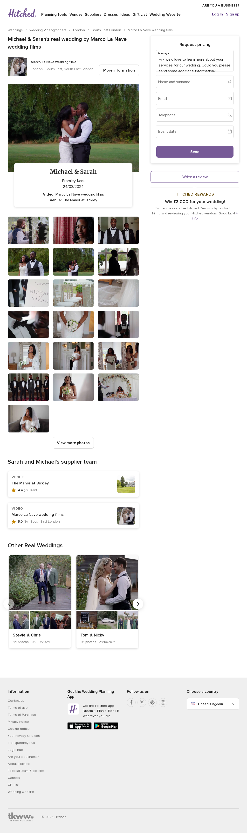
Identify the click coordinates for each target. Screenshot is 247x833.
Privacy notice (18, 722)
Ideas (125, 14)
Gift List (139, 14)
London (79, 30)
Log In (217, 14)
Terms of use (18, 708)
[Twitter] (141, 702)
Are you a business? (23, 757)
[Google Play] (106, 728)
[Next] (138, 604)
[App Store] (79, 728)
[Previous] (8, 604)
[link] (40, 601)
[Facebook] (131, 702)
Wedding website (21, 792)
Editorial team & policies (26, 771)
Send (194, 151)
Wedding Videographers (48, 30)
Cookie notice (19, 729)
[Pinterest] (152, 702)
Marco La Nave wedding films (150, 30)
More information (119, 70)
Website (165, 14)
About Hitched (19, 764)
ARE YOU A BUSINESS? (220, 5)
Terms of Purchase (22, 715)
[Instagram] (163, 702)
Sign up (232, 14)
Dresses (111, 14)
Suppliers (93, 14)
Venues (75, 14)
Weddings (16, 30)
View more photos (73, 442)
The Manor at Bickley (30, 483)
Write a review (195, 177)
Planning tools (54, 14)
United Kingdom (210, 704)
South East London (107, 30)
